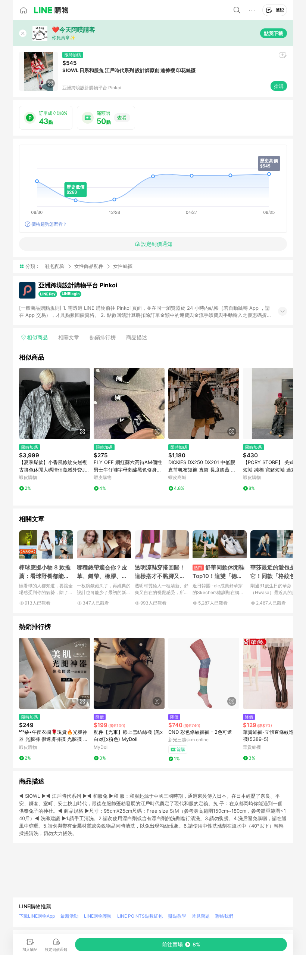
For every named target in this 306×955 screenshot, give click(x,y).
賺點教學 (177, 916)
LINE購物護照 (98, 916)
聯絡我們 (224, 916)
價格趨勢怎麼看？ (49, 224)
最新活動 (69, 916)
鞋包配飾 (55, 266)
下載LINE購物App (37, 916)
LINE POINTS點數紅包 (140, 916)
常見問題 (201, 916)
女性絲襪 (122, 266)
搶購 (279, 86)
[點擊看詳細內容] (54, 403)
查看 (122, 118)
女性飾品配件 (88, 266)
